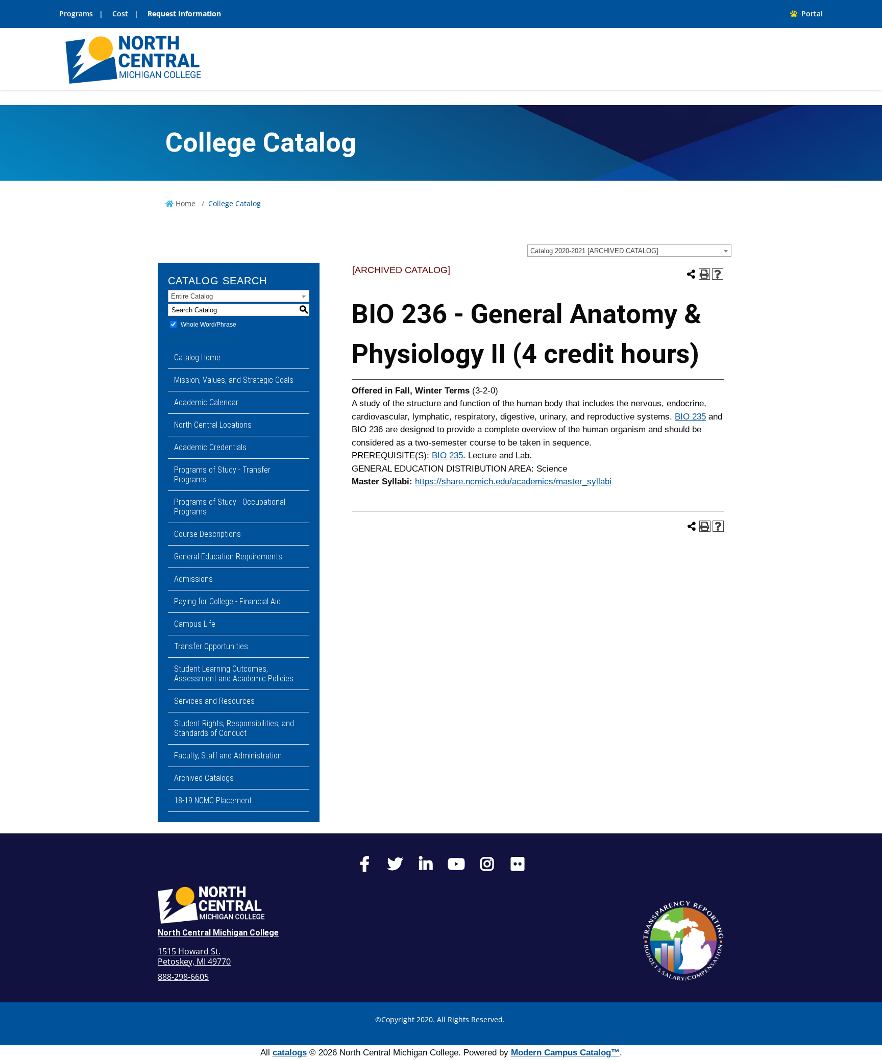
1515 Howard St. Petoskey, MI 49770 (194, 956)
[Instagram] (487, 866)
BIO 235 (690, 417)
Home (185, 203)
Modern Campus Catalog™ (565, 1052)
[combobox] (629, 250)
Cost (120, 13)
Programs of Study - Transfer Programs (222, 474)
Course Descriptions (207, 534)
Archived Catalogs (204, 778)
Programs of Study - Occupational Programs (229, 506)
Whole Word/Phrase (208, 324)
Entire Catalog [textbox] (192, 296)
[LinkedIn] (425, 866)
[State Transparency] (683, 940)
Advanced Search (201, 338)
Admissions (193, 579)
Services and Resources (214, 701)
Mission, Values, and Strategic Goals (233, 380)
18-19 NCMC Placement (213, 800)
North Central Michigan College (218, 933)
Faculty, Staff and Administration (228, 755)
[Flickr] (517, 866)
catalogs (290, 1052)
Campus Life (194, 624)
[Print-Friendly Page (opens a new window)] (704, 274)
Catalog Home (197, 357)
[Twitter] (395, 866)
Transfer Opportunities (211, 646)
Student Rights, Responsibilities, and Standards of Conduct (234, 728)
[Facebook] (364, 866)
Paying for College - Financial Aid (227, 601)
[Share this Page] (691, 274)
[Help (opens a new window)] (717, 274)
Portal (810, 13)
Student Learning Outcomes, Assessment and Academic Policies (233, 673)
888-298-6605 (183, 976)
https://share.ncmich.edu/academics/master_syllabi (513, 481)
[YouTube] (456, 866)
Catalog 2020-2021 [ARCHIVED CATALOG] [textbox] (594, 251)
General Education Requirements (228, 556)
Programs (76, 13)
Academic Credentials (210, 447)
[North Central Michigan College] (133, 58)
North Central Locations (213, 425)
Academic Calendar (206, 402)
